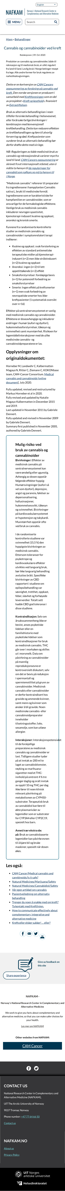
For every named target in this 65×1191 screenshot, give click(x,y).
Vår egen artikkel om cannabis (29, 889)
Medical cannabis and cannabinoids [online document (30, 378)
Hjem (9, 39)
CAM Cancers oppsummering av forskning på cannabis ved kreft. (32, 88)
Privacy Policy (12, 1154)
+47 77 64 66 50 (30, 1116)
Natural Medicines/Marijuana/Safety (34, 881)
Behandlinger (23, 39)
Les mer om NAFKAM (32, 1026)
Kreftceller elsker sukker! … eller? (31, 922)
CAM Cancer (32, 1046)
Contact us (10, 1123)
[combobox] (42, 22)
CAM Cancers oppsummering (38, 160)
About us (9, 1148)
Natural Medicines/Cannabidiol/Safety (35, 885)
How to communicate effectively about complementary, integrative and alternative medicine (35, 914)
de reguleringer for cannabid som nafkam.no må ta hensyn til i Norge (30, 172)
